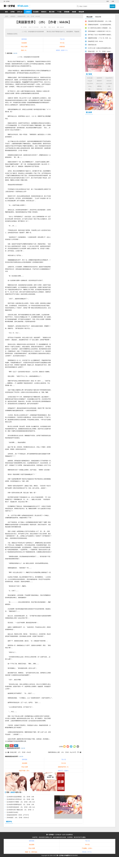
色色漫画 (24, 43)
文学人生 (19, 11)
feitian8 (109, 80)
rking (89, 86)
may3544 (90, 83)
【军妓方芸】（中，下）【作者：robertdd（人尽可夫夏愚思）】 (99, 51)
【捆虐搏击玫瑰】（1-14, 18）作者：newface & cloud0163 (99, 38)
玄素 (109, 86)
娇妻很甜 (62, 46)
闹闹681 (99, 80)
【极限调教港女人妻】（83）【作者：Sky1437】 (62, 752)
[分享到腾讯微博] (71, 746)
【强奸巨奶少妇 (91, 44)
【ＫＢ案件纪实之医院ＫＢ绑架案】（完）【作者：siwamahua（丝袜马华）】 (99, 28)
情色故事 (81, 11)
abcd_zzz (99, 83)
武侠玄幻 (43, 11)
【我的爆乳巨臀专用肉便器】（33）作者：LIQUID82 (99, 21)
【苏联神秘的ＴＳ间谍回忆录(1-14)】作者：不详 (99, 31)
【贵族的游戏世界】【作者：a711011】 (17, 815)
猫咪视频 (24, 39)
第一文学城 (23, 27)
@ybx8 (62, 27)
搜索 (113, 6)
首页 (6, 11)
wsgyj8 (90, 80)
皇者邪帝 (99, 78)
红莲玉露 (89, 78)
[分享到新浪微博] (67, 746)
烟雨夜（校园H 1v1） (62, 50)
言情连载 (66, 11)
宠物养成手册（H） (63, 767)
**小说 (59, 11)
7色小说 (62, 39)
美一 (90, 89)
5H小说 (62, 43)
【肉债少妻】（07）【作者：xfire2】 (20, 752)
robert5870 (109, 78)
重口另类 (51, 11)
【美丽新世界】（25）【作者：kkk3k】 (29, 16)
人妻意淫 (27, 11)
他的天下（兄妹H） (63, 770)
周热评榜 (98, 17)
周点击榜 (89, 17)
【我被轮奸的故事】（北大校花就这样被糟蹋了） (99, 24)
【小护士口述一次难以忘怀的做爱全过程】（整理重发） (99, 48)
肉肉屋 (74, 11)
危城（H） (24, 50)
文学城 (12, 11)
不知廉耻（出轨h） (87, 848)
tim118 (109, 89)
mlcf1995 (109, 83)
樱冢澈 (99, 86)
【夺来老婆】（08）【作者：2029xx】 (17, 817)
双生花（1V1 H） (87, 852)
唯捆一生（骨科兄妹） (31, 852)
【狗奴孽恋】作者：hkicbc (95, 41)
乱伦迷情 (35, 11)
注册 (113, 1)
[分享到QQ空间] (64, 746)
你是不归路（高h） (24, 770)
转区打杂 (99, 89)
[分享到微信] (74, 746)
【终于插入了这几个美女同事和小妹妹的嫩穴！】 (99, 34)
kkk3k (15, 53)
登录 (108, 1)
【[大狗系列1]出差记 (12, 812)
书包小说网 (24, 46)
